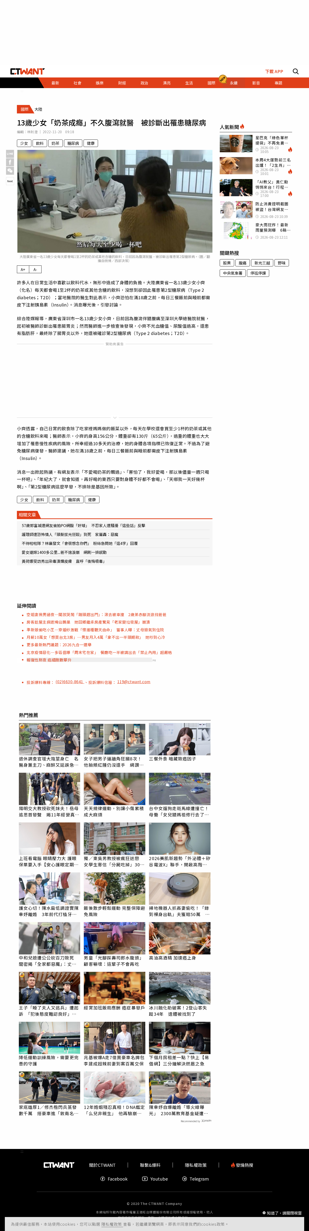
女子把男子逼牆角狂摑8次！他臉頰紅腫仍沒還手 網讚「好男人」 (113, 761)
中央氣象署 (232, 273)
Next (10, 181)
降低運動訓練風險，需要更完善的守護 (49, 1060)
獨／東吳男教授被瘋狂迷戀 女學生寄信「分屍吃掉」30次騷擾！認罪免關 (114, 861)
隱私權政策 (112, 1224)
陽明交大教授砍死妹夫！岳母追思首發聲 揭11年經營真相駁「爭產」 (49, 811)
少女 (24, 143)
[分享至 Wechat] (10, 171)
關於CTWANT (102, 1165)
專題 (278, 83)
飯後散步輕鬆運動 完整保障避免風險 (114, 911)
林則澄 (32, 131)
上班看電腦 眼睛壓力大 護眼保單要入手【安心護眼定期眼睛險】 (49, 861)
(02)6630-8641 (70, 681)
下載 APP (274, 71)
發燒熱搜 (244, 1165)
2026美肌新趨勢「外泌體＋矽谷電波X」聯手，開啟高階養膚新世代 (180, 861)
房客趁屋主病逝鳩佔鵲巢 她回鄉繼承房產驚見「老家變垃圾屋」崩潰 (88, 622)
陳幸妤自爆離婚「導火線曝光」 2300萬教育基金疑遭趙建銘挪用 (178, 1110)
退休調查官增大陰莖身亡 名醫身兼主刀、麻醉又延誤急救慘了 (49, 761)
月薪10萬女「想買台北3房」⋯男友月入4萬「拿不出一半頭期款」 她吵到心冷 (96, 637)
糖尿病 (73, 143)
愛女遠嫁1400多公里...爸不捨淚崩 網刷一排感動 (64, 552)
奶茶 (55, 143)
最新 (55, 83)
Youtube (159, 1178)
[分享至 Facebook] (10, 162)
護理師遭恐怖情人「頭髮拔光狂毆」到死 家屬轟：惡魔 (70, 534)
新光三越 (262, 263)
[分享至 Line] (10, 154)
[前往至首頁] (27, 71)
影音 (256, 83)
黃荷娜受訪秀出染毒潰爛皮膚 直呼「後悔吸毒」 (64, 561)
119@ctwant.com (134, 681)
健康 (91, 143)
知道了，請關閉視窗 (284, 1213)
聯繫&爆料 (150, 1165)
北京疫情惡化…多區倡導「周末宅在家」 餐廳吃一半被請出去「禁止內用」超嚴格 (99, 652)
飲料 (40, 143)
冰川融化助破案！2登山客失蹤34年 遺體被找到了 (178, 1010)
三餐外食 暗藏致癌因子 (172, 758)
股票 (227, 263)
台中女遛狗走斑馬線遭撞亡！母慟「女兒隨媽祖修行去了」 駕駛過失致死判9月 (180, 811)
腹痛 (242, 263)
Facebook (117, 1178)
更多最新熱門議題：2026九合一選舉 (59, 644)
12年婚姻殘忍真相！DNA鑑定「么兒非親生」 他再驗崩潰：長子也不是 (114, 1110)
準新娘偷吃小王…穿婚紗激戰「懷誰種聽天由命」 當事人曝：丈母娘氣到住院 (95, 630)
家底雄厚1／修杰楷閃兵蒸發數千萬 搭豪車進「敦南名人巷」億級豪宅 (49, 1110)
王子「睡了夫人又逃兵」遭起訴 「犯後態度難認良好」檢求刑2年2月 (49, 1010)
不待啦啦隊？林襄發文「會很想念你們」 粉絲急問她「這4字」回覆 (80, 543)
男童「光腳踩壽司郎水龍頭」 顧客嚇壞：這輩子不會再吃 (114, 960)
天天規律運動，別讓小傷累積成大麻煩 (114, 811)
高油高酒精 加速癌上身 (172, 957)
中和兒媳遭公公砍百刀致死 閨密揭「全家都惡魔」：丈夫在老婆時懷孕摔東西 (49, 960)
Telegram (199, 1178)
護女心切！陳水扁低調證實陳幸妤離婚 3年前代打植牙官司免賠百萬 (49, 911)
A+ (23, 269)
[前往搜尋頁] (296, 71)
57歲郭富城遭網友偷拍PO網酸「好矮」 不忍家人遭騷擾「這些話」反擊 (83, 525)
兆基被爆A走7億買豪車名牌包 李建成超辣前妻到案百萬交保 (114, 1060)
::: (22, 90)
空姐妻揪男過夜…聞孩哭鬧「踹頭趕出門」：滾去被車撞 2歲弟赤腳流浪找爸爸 (96, 614)
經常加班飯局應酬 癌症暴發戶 (114, 1007)
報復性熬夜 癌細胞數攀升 (49, 660)
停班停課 (258, 273)
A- (35, 269)
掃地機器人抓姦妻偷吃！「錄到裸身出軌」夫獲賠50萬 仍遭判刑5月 (179, 911)
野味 (282, 263)
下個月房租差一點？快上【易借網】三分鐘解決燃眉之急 (179, 1060)
